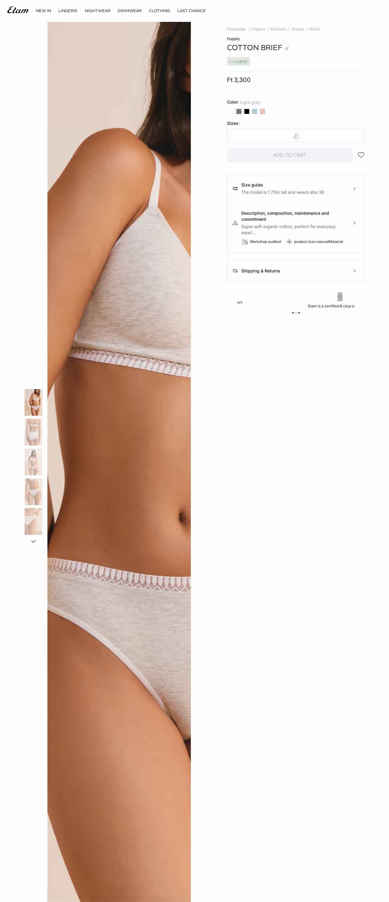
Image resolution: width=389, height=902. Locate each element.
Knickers (278, 29)
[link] (43, 11)
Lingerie (258, 29)
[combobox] (296, 136)
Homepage (236, 29)
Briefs (315, 29)
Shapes (297, 29)
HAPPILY (233, 38)
